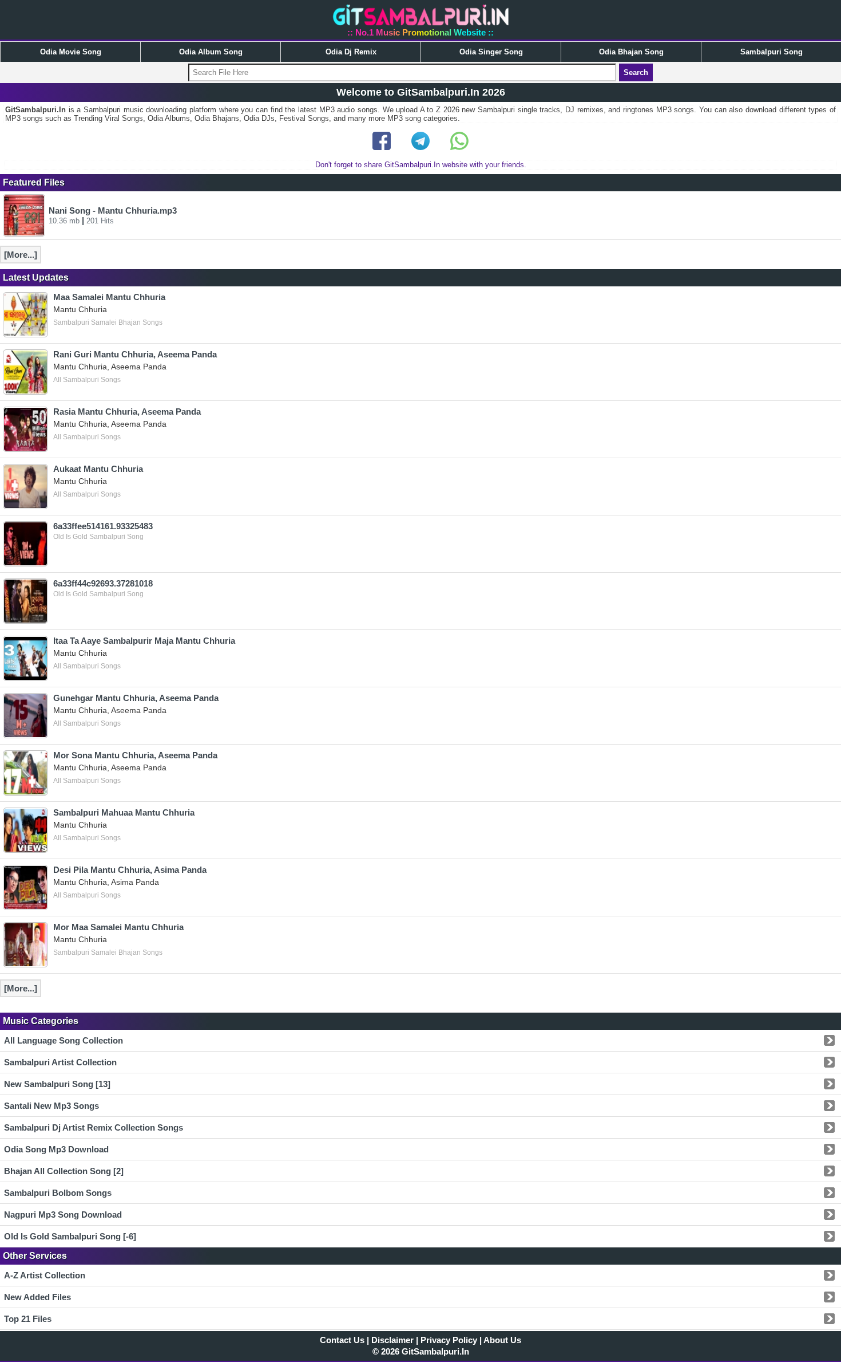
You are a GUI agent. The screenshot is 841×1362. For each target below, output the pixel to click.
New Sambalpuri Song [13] (57, 1084)
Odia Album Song (211, 52)
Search (636, 72)
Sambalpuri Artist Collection (60, 1062)
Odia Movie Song (70, 52)
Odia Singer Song (491, 52)
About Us (502, 1340)
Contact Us (342, 1340)
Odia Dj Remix (351, 52)
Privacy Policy (448, 1340)
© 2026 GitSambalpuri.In (420, 1351)
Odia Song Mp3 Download (56, 1149)
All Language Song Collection (63, 1040)
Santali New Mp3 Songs (51, 1106)
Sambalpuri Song (771, 52)
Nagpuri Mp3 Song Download (63, 1214)
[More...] (20, 254)
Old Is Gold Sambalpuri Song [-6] (70, 1236)
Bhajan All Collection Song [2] (64, 1171)
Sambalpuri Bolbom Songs (58, 1193)
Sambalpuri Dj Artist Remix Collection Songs (93, 1127)
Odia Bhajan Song (631, 52)
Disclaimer (392, 1340)
